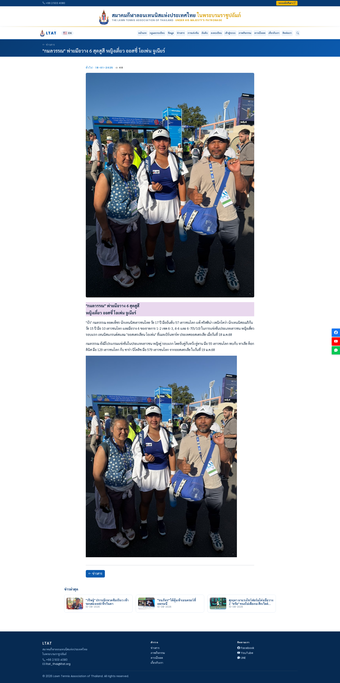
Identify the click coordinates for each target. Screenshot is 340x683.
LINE (243, 658)
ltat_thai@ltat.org (58, 664)
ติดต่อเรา (287, 33)
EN (70, 33)
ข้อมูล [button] (171, 33)
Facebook (247, 648)
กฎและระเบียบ (157, 33)
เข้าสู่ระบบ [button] (230, 33)
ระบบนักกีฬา (285, 3)
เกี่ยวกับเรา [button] (274, 33)
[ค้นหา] (297, 33)
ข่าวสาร (181, 33)
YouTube (247, 653)
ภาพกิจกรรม (245, 33)
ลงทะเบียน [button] (216, 33)
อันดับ (205, 33)
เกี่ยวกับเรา (157, 663)
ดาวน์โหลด (259, 33)
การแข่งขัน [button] (193, 33)
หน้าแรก (142, 33)
